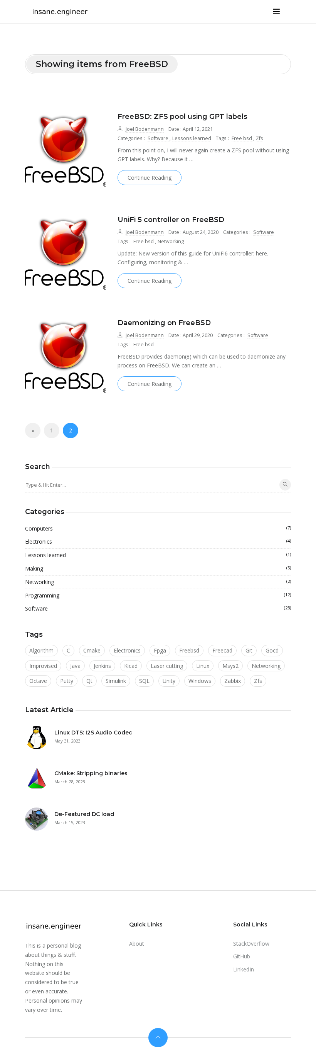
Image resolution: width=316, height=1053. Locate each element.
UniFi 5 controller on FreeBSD (171, 219)
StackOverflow (251, 943)
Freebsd (189, 650)
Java (75, 665)
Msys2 (230, 665)
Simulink (116, 680)
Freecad (222, 650)
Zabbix (232, 680)
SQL (144, 680)
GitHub (241, 956)
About (136, 943)
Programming (158, 595)
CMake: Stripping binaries (91, 773)
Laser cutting (167, 665)
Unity (169, 680)
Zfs (259, 138)
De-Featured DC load (84, 814)
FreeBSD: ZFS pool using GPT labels (182, 116)
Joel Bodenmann (145, 129)
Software (159, 138)
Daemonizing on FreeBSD (164, 323)
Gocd (272, 650)
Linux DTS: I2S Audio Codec (93, 732)
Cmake (92, 650)
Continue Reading (149, 177)
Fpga (160, 650)
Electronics (158, 541)
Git (248, 650)
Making (158, 568)
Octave (38, 680)
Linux (202, 665)
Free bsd (242, 138)
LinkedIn (243, 969)
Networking (171, 241)
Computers (158, 528)
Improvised (43, 665)
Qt (89, 680)
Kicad (131, 665)
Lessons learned (191, 138)
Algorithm (41, 650)
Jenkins (102, 665)
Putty (66, 680)
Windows (199, 680)
